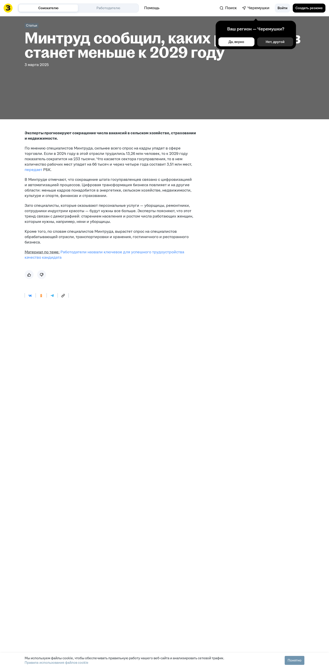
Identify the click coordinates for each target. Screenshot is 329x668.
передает (34, 170)
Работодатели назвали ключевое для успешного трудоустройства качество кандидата (104, 255)
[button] (282, 8)
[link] (228, 8)
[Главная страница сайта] (8, 8)
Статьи (31, 25)
